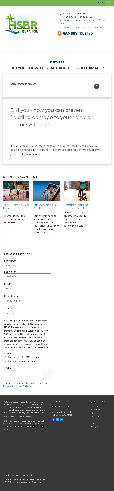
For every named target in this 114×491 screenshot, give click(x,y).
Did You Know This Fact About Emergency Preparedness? (16, 208)
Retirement (95, 406)
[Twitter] (57, 419)
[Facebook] (53, 419)
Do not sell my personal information (28, 413)
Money (93, 423)
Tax (91, 420)
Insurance (94, 416)
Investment (95, 409)
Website (26, 386)
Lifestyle (94, 427)
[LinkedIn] (61, 419)
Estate (93, 413)
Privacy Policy (10, 386)
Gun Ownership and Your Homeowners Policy (44, 208)
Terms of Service (35, 383)
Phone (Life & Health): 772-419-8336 (82, 27)
